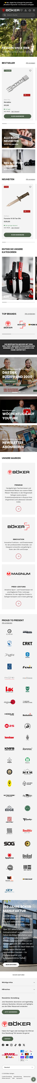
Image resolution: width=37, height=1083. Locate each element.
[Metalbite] (17, 83)
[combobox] (18, 15)
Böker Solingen (10, 1073)
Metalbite (7, 102)
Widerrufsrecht (6, 1078)
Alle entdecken (30, 314)
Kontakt (8, 1039)
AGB (13, 1078)
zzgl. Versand (15, 111)
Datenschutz (27, 1076)
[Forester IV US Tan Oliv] (17, 199)
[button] (30, 10)
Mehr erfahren (11, 964)
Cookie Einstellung (7, 1076)
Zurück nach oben (18, 975)
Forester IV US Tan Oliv (12, 218)
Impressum (19, 1078)
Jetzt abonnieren (11, 1012)
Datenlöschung (18, 1076)
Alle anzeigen (30, 63)
